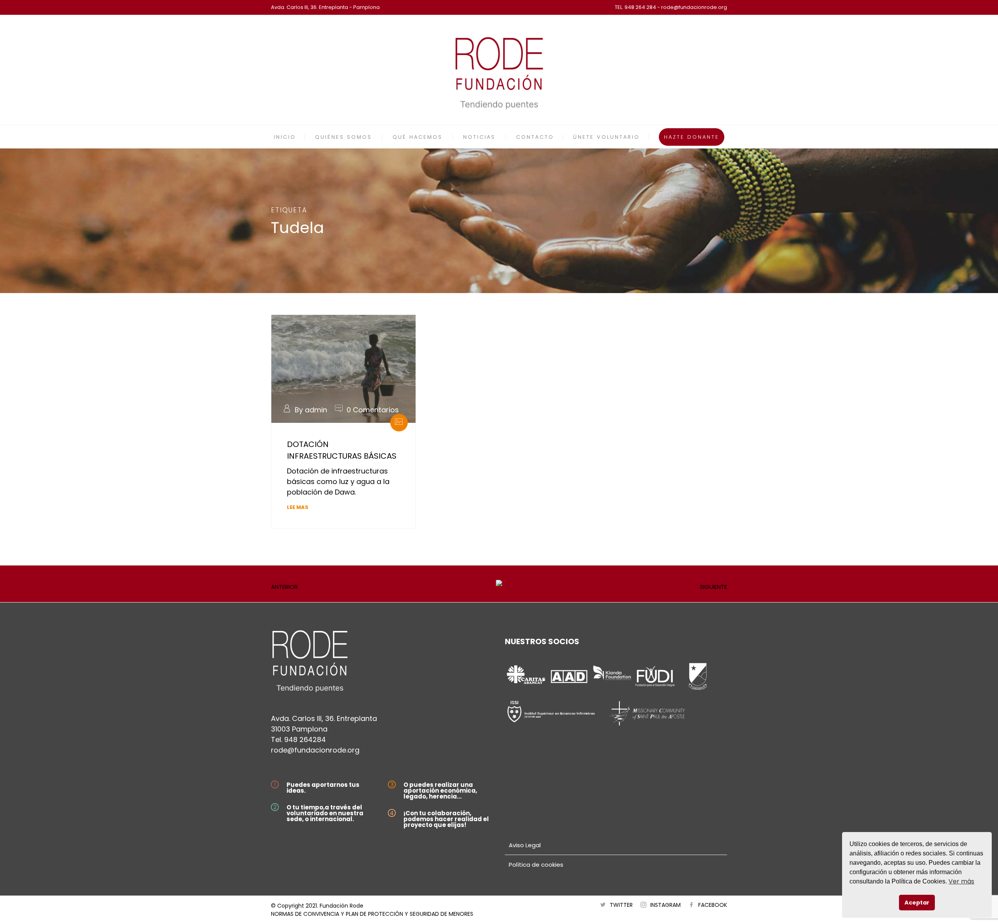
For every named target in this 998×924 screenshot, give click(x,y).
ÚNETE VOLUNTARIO (606, 137)
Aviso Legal (525, 845)
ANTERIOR (284, 587)
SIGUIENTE (713, 587)
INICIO (285, 137)
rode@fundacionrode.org (315, 750)
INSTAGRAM (665, 905)
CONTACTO (535, 137)
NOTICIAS (479, 137)
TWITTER (621, 905)
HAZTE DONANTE (691, 137)
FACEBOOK (712, 905)
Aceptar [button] (916, 902)
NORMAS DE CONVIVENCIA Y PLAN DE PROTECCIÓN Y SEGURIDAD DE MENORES (372, 914)
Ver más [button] (961, 881)
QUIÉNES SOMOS (343, 137)
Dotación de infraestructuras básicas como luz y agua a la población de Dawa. (338, 481)
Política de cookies (536, 864)
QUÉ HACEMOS (417, 137)
